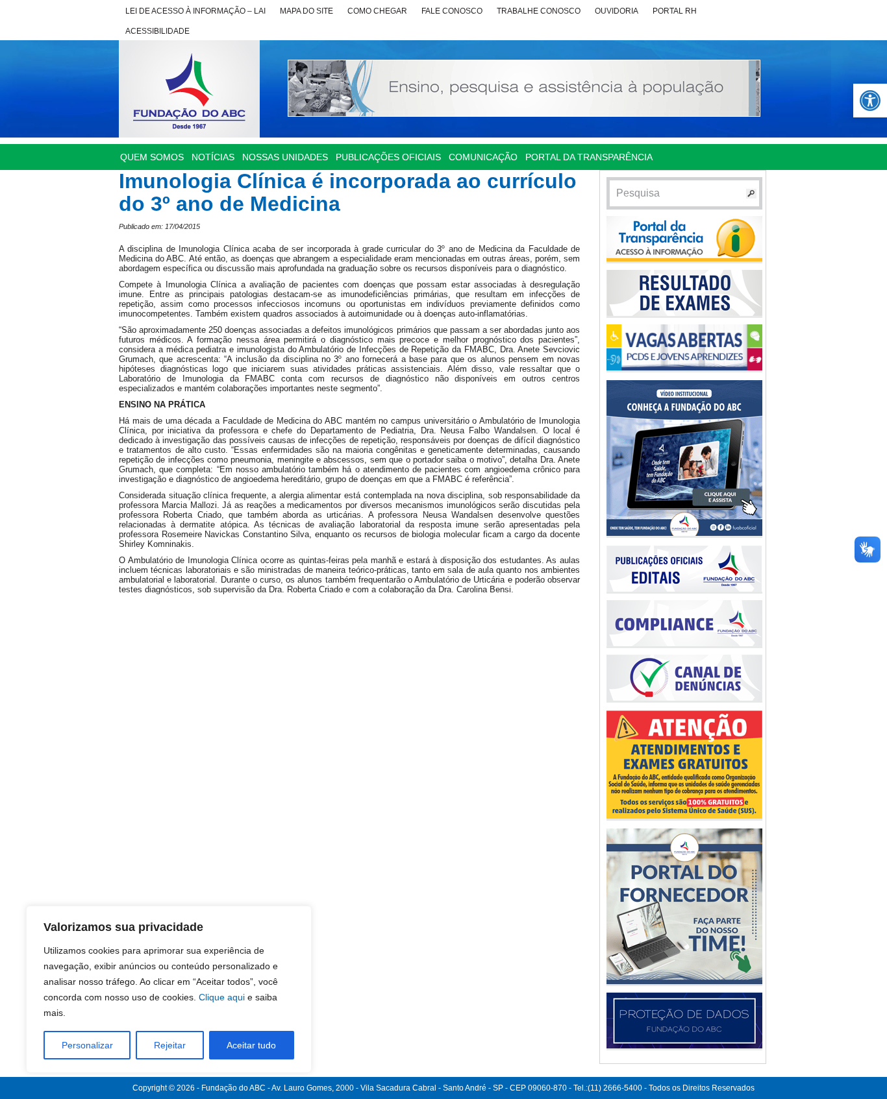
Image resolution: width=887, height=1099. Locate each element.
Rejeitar (170, 1045)
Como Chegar (377, 11)
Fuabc (189, 89)
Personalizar (87, 1045)
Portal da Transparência (589, 157)
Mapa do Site (306, 11)
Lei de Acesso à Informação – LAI (195, 11)
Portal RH (675, 11)
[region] (169, 989)
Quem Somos (152, 157)
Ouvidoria (616, 11)
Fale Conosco (451, 11)
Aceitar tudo (251, 1045)
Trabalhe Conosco (539, 11)
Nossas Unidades (285, 157)
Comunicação (483, 157)
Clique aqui (222, 997)
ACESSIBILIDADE (157, 31)
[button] (870, 100)
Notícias (213, 157)
